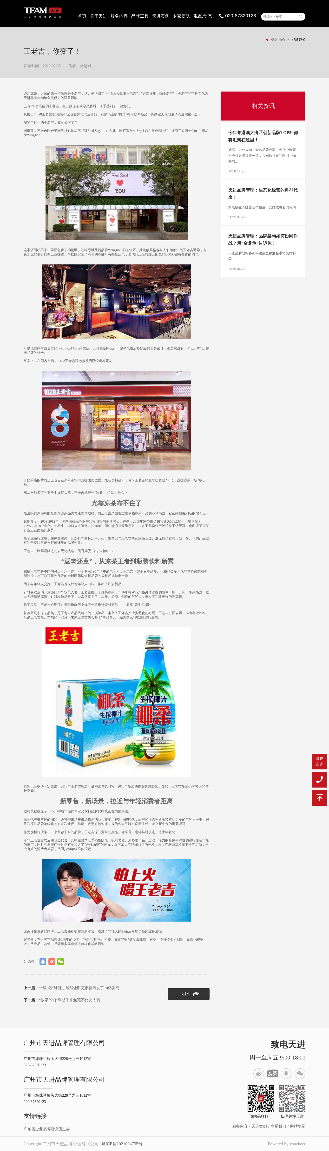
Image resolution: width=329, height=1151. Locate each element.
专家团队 (181, 16)
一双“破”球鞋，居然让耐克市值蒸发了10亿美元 (71, 988)
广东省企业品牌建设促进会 (47, 1129)
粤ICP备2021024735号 (122, 1143)
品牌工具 (140, 16)
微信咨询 (319, 762)
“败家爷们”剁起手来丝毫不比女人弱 (62, 1000)
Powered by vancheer (286, 1143)
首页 (82, 16)
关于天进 (98, 16)
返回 (185, 994)
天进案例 (160, 16)
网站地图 (297, 1126)
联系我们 (278, 1126)
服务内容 (119, 16)
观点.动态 (202, 16)
